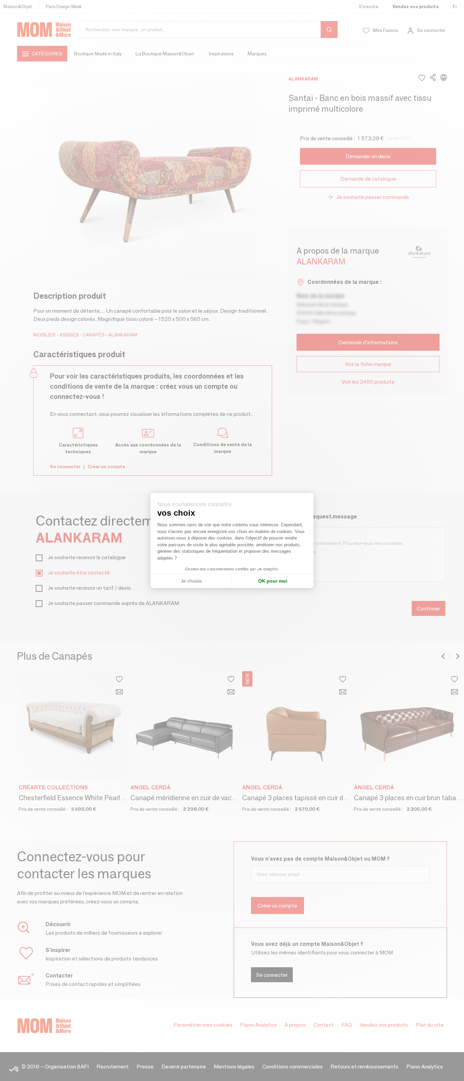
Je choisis (191, 581)
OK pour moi (272, 581)
